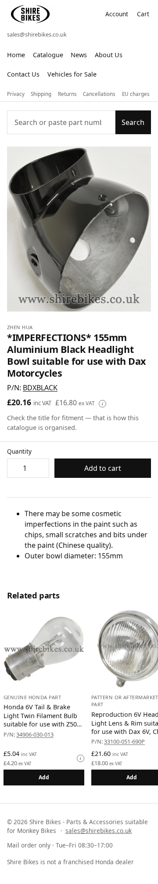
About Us (108, 55)
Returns (67, 94)
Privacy (16, 94)
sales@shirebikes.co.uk (37, 34)
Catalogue (48, 55)
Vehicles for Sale (72, 74)
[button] (40, 387)
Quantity (19, 451)
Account (116, 14)
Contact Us (23, 74)
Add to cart (102, 468)
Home (16, 55)
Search (133, 122)
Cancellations (99, 94)
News (79, 55)
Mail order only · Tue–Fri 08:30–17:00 (60, 845)
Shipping (41, 94)
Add (44, 777)
